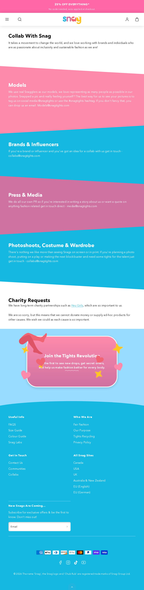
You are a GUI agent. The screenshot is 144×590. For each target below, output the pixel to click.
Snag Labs (15, 442)
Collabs (13, 474)
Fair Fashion (81, 424)
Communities (17, 468)
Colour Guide (17, 436)
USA (76, 468)
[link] (127, 19)
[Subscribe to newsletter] (67, 526)
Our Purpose (82, 430)
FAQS (12, 424)
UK (75, 474)
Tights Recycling (84, 436)
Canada (78, 462)
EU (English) (81, 486)
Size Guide (15, 430)
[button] (7, 19)
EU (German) (81, 492)
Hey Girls (77, 305)
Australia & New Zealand (89, 480)
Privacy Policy (82, 442)
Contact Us (15, 462)
